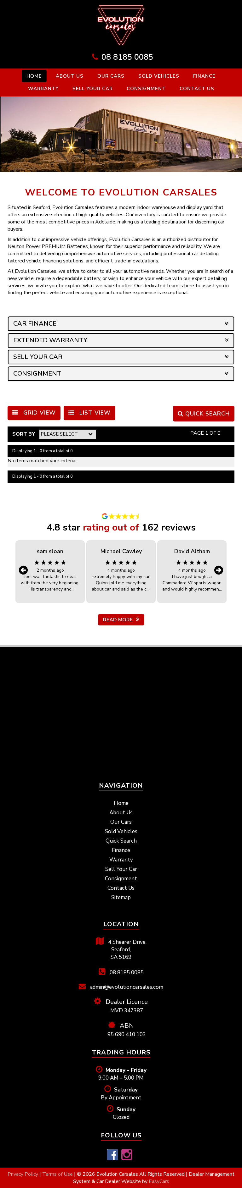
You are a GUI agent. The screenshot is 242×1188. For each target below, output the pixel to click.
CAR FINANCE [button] (34, 323)
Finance (204, 76)
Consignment (146, 88)
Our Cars (110, 76)
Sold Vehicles (158, 76)
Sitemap (121, 897)
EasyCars (159, 1181)
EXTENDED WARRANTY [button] (50, 340)
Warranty (43, 88)
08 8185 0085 (127, 57)
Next (218, 570)
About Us (70, 76)
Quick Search (121, 840)
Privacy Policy (23, 1174)
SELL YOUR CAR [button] (37, 357)
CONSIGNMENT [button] (37, 373)
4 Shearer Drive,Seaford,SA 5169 (127, 949)
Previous (23, 570)
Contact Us (197, 88)
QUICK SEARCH (206, 413)
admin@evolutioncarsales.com (126, 987)
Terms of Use (58, 1174)
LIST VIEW (94, 412)
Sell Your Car (92, 88)
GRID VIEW (38, 412)
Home (34, 76)
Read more (118, 619)
